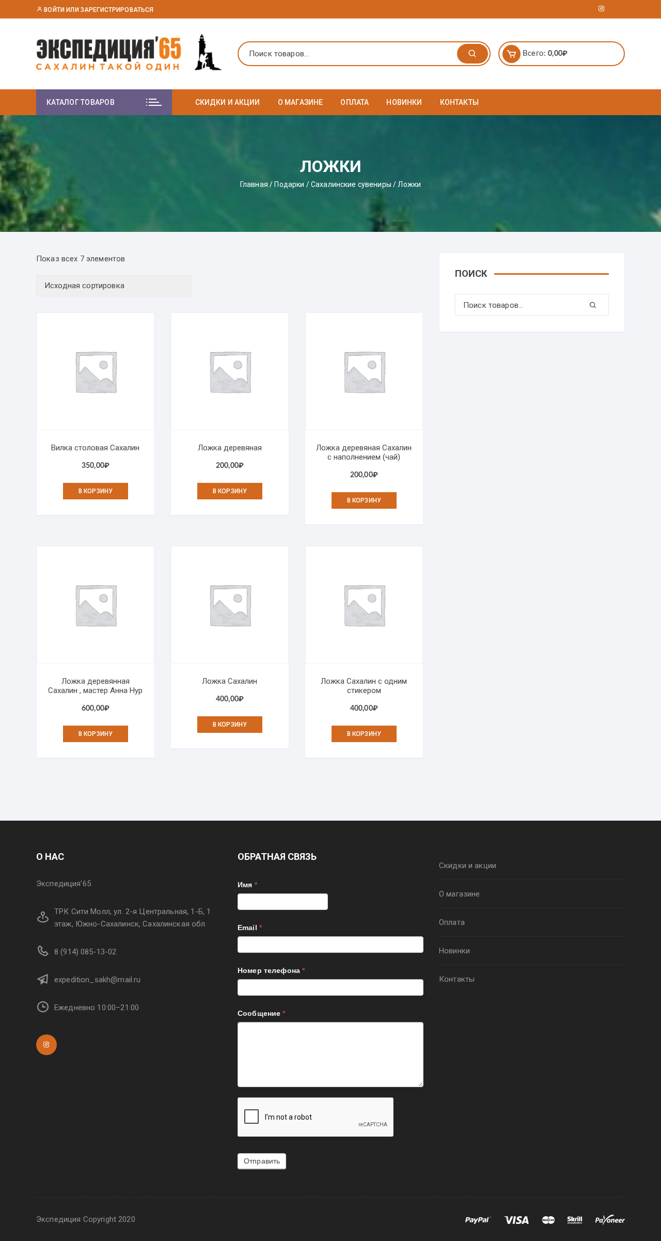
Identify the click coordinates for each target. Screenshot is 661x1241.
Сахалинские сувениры (351, 184)
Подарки (289, 184)
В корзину (95, 491)
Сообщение (262, 1013)
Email (250, 927)
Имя (247, 885)
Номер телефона (271, 970)
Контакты (459, 102)
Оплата (354, 102)
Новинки (404, 102)
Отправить (262, 1161)
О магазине (300, 102)
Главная (254, 184)
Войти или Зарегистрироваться (97, 9)
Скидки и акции (227, 102)
